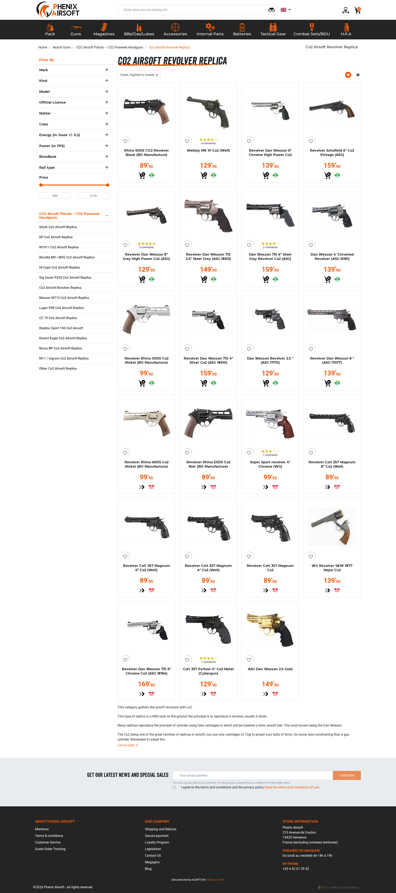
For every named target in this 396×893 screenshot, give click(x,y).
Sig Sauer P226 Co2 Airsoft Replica (65, 278)
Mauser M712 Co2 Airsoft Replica (64, 298)
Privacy (211, 879)
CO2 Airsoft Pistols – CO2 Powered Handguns (109, 47)
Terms (221, 879)
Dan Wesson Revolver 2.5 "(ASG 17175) (270, 360)
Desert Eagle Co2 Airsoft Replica (63, 338)
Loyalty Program (157, 842)
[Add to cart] (141, 175)
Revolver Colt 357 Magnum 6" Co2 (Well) (146, 568)
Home (42, 47)
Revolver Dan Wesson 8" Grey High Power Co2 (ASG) (146, 256)
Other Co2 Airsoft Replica (58, 368)
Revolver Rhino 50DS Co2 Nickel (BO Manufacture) (147, 360)
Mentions (42, 829)
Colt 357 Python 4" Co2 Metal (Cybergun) (208, 671)
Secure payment (157, 836)
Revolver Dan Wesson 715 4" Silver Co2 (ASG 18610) (208, 360)
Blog (148, 869)
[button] (356, 10)
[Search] (271, 9)
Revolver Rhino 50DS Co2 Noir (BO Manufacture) (208, 464)
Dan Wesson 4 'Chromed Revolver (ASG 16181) (332, 256)
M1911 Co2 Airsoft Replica (59, 247)
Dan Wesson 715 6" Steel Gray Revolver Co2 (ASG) (270, 256)
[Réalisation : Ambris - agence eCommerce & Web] (338, 887)
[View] (142, 487)
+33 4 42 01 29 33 (296, 869)
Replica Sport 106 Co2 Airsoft (61, 328)
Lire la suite (126, 745)
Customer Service (47, 842)
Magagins (152, 862)
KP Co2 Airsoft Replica (56, 237)
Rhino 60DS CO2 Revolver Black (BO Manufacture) (146, 153)
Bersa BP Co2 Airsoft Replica (60, 348)
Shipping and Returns (160, 829)
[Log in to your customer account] (344, 10)
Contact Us (153, 856)
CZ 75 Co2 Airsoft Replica (58, 318)
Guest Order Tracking (50, 849)
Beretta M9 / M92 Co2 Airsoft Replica (66, 257)
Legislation (153, 849)
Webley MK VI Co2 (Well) (208, 150)
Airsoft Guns (62, 47)
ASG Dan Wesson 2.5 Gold (270, 669)
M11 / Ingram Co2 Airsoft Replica (64, 358)
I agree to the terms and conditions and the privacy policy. (250, 787)
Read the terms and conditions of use (291, 787)
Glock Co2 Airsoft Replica (58, 227)
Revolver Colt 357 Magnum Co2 (270, 568)
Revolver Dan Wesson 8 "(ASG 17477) (332, 360)
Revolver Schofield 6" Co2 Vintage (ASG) (332, 153)
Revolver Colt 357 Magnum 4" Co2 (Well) (208, 568)
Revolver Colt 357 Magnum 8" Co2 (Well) (332, 464)
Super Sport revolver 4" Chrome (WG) (270, 464)
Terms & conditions (49, 836)
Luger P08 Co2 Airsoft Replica (61, 308)
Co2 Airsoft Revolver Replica (60, 288)
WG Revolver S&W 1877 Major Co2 (332, 568)
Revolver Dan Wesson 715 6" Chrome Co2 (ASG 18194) (146, 671)
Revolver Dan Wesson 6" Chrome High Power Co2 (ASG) (270, 155)
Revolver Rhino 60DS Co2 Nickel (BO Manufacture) (147, 464)
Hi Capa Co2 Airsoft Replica (59, 267)
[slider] (40, 185)
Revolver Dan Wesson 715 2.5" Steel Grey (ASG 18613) (208, 256)
